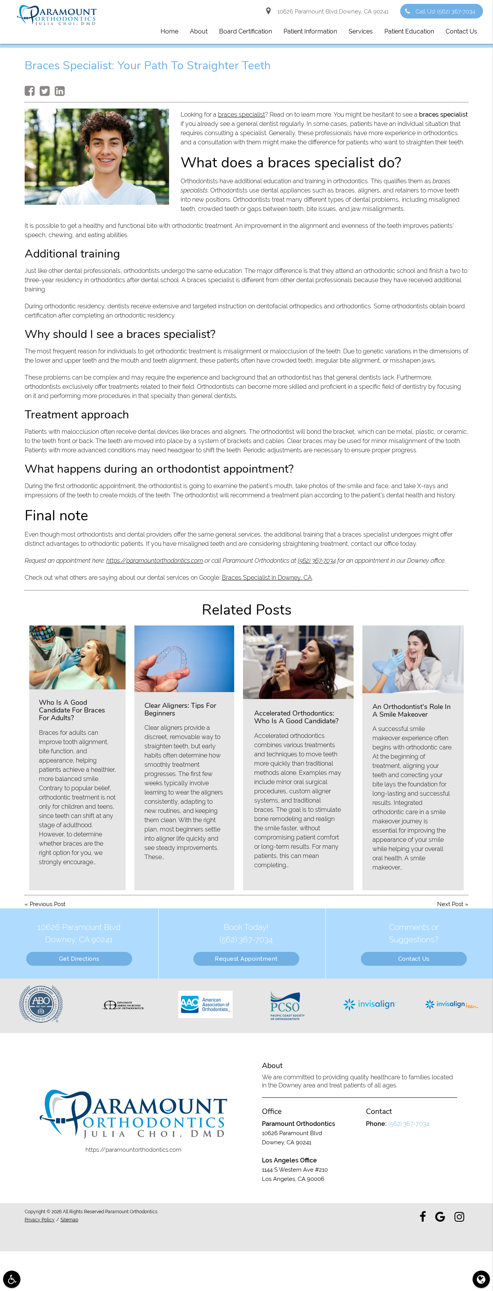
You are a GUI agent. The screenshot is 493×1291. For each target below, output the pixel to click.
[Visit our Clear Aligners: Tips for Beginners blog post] (184, 658)
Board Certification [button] (245, 31)
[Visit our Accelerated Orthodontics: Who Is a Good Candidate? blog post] (298, 662)
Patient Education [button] (409, 31)
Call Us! (445, 11)
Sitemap (69, 1219)
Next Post (450, 904)
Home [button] (169, 31)
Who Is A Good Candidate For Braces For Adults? (72, 710)
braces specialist (241, 114)
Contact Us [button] (461, 31)
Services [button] (361, 31)
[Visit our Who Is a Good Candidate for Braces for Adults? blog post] (77, 657)
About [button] (199, 31)
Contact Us (413, 958)
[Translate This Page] (481, 1279)
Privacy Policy (40, 1219)
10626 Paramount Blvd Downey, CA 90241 (331, 11)
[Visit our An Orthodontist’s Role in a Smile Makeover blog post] (413, 659)
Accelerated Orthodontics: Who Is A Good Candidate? (296, 717)
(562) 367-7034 (317, 560)
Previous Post (47, 904)
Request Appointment (246, 958)
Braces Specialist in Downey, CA (267, 577)
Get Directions (79, 958)
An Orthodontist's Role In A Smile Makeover (411, 710)
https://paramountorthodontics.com (154, 560)
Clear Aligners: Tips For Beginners (180, 709)
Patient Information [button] (310, 31)
